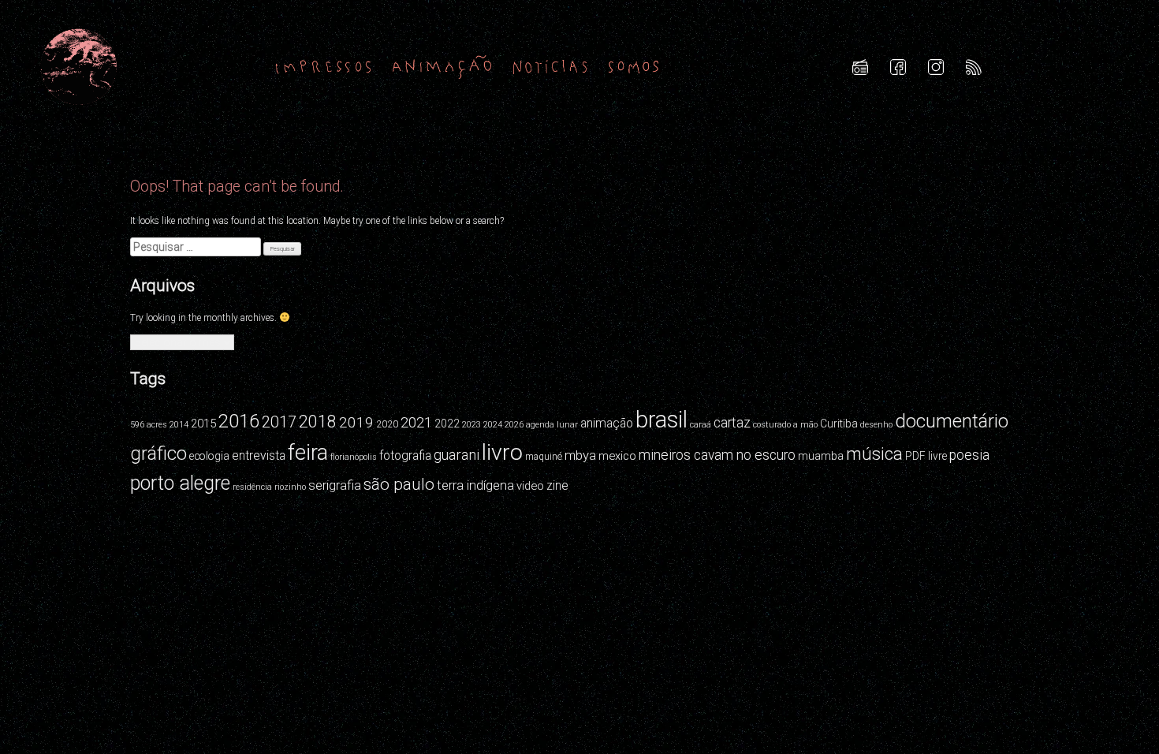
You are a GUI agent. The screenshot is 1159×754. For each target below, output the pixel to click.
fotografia (405, 455)
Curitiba (839, 423)
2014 (179, 425)
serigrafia (334, 485)
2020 (387, 424)
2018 (318, 421)
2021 (416, 422)
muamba (821, 456)
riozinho (290, 487)
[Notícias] (550, 66)
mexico (617, 456)
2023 (471, 425)
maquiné (543, 456)
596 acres (148, 425)
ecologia (209, 456)
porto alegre (180, 483)
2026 (514, 425)
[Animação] (442, 66)
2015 (203, 423)
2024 (492, 425)
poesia (969, 455)
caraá (700, 425)
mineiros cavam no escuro (717, 455)
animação (606, 423)
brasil (661, 419)
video (530, 486)
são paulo (398, 484)
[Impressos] (323, 66)
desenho (876, 425)
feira (308, 452)
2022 (447, 423)
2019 (356, 422)
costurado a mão (785, 425)
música (874, 453)
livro (502, 452)
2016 (238, 421)
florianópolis (353, 457)
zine (557, 485)
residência (252, 487)
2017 (279, 422)
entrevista (258, 455)
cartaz (732, 423)
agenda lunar (552, 425)
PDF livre (926, 456)
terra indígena (475, 485)
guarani (456, 454)
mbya (580, 455)
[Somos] (633, 66)
